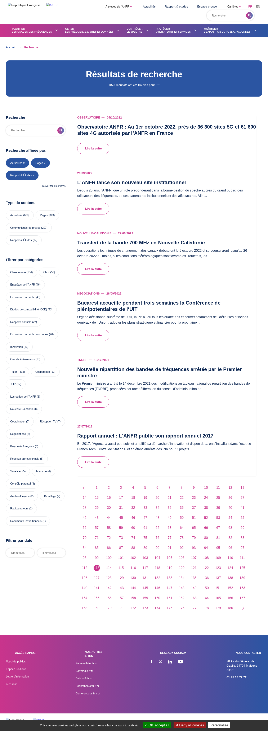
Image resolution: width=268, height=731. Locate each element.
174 (157, 608)
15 (97, 497)
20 (157, 497)
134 (181, 578)
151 (218, 588)
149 (194, 588)
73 (121, 538)
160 (157, 598)
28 (84, 507)
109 (218, 558)
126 (84, 578)
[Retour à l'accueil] (52, 5)
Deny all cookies (191, 725)
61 (145, 527)
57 (97, 527)
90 (157, 548)
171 (121, 608)
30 (109, 507)
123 (218, 568)
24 (206, 497)
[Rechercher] (249, 15)
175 (169, 608)
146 (157, 588)
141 (96, 588)
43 (97, 517)
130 (133, 578)
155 (96, 598)
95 (218, 548)
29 (97, 507)
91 (169, 548)
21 (169, 497)
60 (133, 527)
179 (218, 608)
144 (133, 588)
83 (242, 538)
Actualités (149, 6)
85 (97, 548)
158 (133, 598)
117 (145, 568)
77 (169, 538)
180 (230, 608)
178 (206, 608)
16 (109, 497)
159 (145, 598)
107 (194, 558)
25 (218, 497)
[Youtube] (180, 662)
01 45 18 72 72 (237, 677)
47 (145, 517)
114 (109, 568)
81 (218, 538)
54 (230, 517)
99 (97, 558)
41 (242, 507)
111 (242, 558)
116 (133, 568)
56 (84, 527)
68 (230, 527)
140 (84, 588)
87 (121, 548)
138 (230, 578)
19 (145, 497)
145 (145, 588)
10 (206, 487)
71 (97, 538)
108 (206, 558)
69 (242, 527)
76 (157, 538)
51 (194, 517)
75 (145, 538)
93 (194, 548)
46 (133, 517)
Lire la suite (93, 148)
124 (230, 568)
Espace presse (207, 6)
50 (182, 517)
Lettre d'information (17, 676)
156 (109, 598)
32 (133, 507)
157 (121, 598)
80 (206, 538)
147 (169, 588)
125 (242, 568)
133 (169, 578)
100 (109, 558)
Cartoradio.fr (83, 670)
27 (242, 497)
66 (206, 527)
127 (96, 578)
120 (181, 568)
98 (84, 558)
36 (182, 507)
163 (194, 598)
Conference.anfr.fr (87, 693)
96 (230, 548)
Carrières (233, 6)
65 (194, 527)
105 (169, 558)
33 (145, 507)
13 (242, 487)
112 (84, 568)
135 (194, 578)
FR (250, 6)
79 (194, 538)
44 (109, 517)
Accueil (10, 47)
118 (157, 568)
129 (121, 578)
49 (169, 517)
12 (230, 487)
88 (133, 548)
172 (133, 608)
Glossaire (11, 684)
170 (109, 608)
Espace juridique (16, 669)
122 (206, 568)
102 (133, 558)
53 (218, 517)
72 (109, 538)
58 (109, 527)
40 (230, 507)
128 (109, 578)
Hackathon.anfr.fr (86, 686)
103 (145, 558)
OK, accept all (158, 725)
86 (109, 548)
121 (194, 568)
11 (218, 487)
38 (206, 507)
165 (218, 598)
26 (230, 497)
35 (169, 507)
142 (109, 588)
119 (169, 568)
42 (84, 517)
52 (206, 517)
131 (145, 578)
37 (194, 507)
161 (169, 598)
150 (206, 588)
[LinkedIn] (170, 662)
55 (242, 517)
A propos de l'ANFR (118, 6)
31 (121, 507)
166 (230, 598)
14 (84, 497)
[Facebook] (152, 662)
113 (96, 568)
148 (181, 588)
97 (242, 548)
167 (242, 598)
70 (84, 538)
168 (84, 608)
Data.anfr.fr (83, 678)
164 (206, 598)
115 (121, 568)
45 (121, 517)
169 (96, 608)
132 (157, 578)
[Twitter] (160, 662)
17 (121, 497)
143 (121, 588)
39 (218, 507)
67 (218, 527)
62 (157, 527)
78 (182, 538)
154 (84, 598)
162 (181, 598)
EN (258, 6)
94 (206, 548)
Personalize (219, 725)
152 (230, 588)
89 (145, 548)
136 (206, 578)
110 (230, 558)
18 (133, 497)
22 (182, 497)
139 (242, 578)
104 (157, 558)
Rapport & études (176, 6)
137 (218, 578)
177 (194, 608)
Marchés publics (16, 661)
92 (182, 548)
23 (194, 497)
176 (181, 608)
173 (145, 608)
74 (133, 538)
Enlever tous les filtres (53, 186)
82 (230, 538)
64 (182, 527)
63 (169, 527)
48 (157, 517)
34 (157, 507)
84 (84, 548)
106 (181, 558)
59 (121, 527)
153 (242, 588)
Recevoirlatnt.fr (85, 663)
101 (121, 558)
